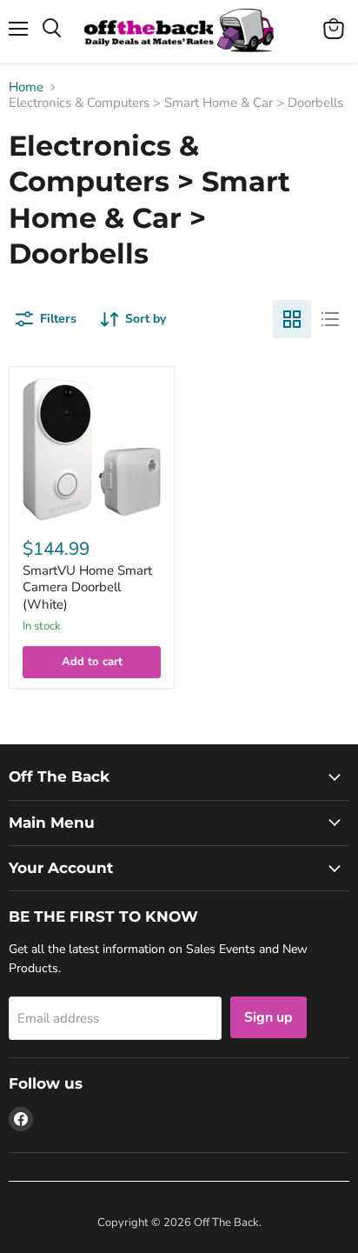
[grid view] (292, 319)
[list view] (330, 319)
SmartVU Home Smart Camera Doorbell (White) (87, 587)
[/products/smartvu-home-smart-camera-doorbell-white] (91, 449)
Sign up (268, 1017)
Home (26, 87)
